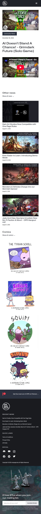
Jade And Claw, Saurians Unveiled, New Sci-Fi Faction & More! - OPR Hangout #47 (20, 428)
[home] (4, 3)
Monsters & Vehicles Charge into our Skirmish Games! (16, 424)
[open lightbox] (20, 20)
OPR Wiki (4, 443)
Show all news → (8, 96)
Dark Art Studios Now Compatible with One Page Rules (16, 418)
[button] (36, 3)
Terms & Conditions (7, 437)
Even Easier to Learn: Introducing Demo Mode (14, 421)
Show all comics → (8, 235)
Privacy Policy (6, 440)
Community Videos (9, 34)
